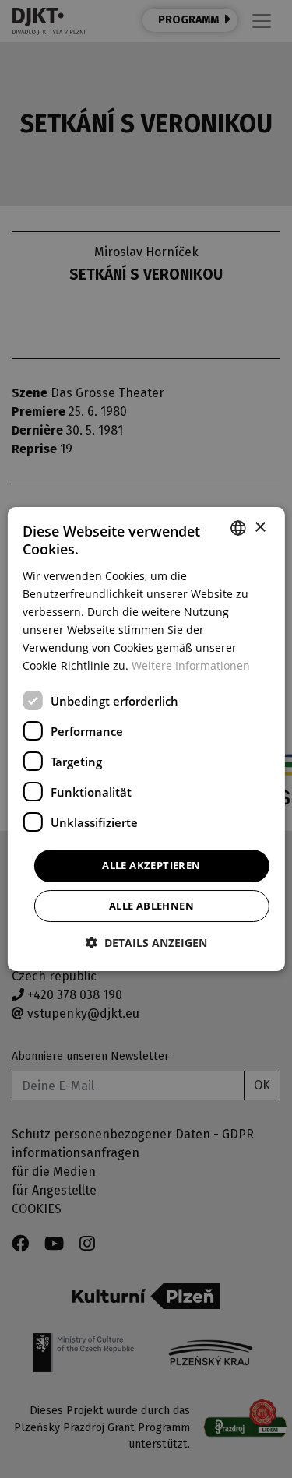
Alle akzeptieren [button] (151, 865)
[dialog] (145, 739)
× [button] (260, 527)
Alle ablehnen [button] (151, 906)
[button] (146, 943)
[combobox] (238, 528)
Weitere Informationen (191, 665)
